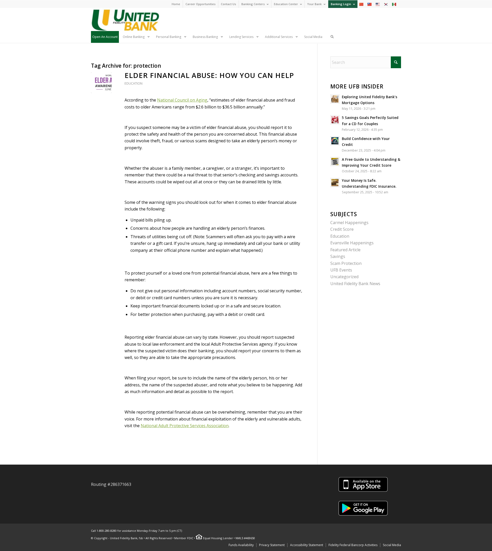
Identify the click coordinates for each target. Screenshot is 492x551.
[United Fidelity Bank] (125, 19)
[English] (378, 4)
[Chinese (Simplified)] (361, 4)
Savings (337, 256)
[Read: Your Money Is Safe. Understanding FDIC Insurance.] (335, 182)
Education (133, 83)
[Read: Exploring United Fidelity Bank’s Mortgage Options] (335, 99)
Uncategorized (344, 276)
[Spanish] (394, 4)
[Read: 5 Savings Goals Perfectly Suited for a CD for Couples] (335, 119)
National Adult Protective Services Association (185, 425)
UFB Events (341, 270)
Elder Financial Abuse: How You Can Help (209, 75)
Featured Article (345, 250)
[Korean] (386, 4)
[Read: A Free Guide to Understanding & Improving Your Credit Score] (335, 161)
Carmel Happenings (349, 222)
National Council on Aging (182, 100)
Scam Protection (346, 263)
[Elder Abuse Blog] (101, 82)
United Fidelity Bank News (355, 283)
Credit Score (342, 229)
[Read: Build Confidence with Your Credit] (335, 140)
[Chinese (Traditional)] (370, 4)
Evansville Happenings (352, 243)
